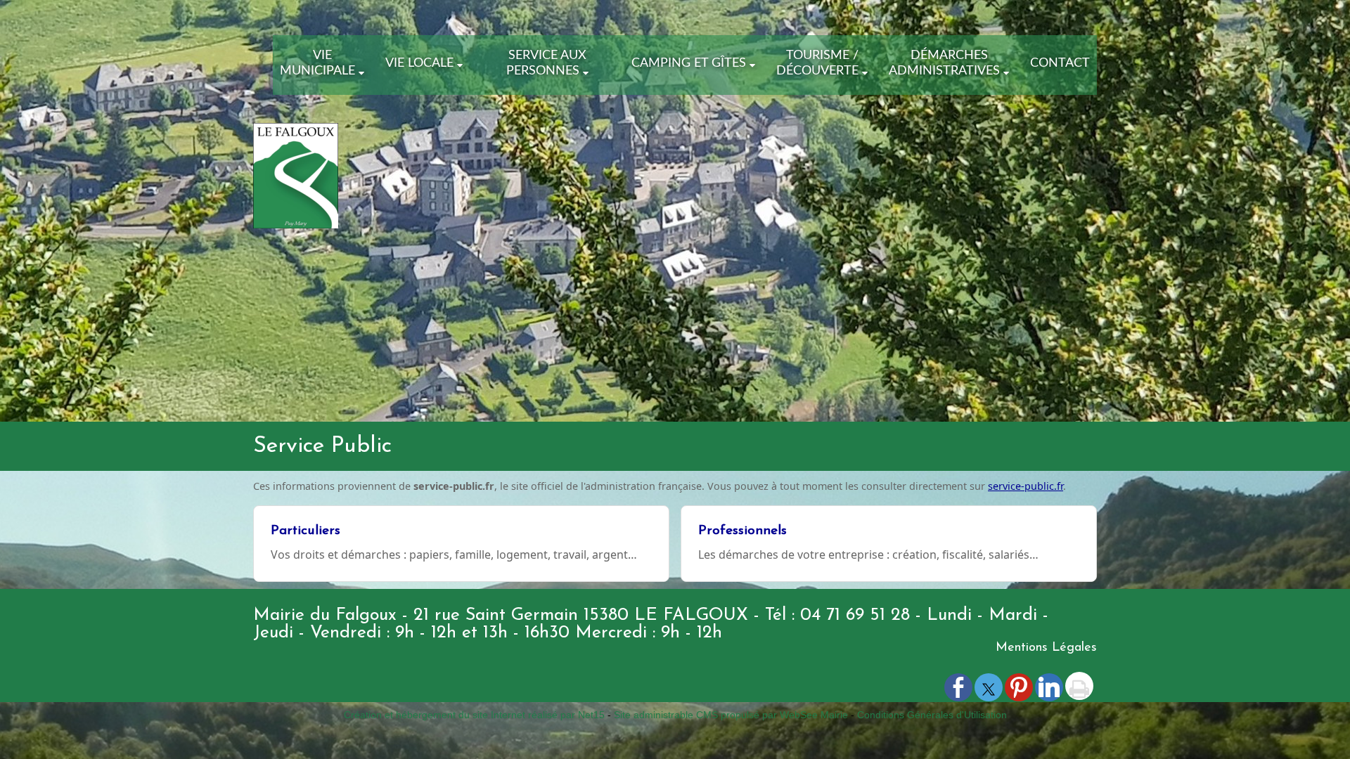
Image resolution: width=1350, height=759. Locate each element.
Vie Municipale (317, 63)
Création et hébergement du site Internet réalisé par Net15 (474, 714)
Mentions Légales (1046, 648)
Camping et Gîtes (688, 63)
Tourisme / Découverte (817, 63)
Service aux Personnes (546, 63)
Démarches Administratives (944, 63)
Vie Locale (419, 63)
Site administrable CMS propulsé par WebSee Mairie (731, 714)
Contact (1060, 63)
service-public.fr (1025, 486)
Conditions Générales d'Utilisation (932, 714)
